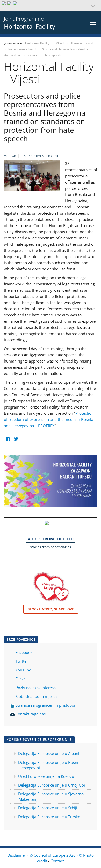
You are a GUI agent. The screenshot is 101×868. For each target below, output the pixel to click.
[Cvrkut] (16, 439)
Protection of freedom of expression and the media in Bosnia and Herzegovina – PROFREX (49, 419)
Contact (57, 860)
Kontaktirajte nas (31, 713)
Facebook (24, 652)
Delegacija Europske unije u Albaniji (49, 753)
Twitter (22, 661)
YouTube (23, 670)
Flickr (20, 678)
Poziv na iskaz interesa (36, 687)
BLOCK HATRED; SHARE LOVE (50, 609)
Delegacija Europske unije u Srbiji (47, 807)
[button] (50, 5)
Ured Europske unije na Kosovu (46, 776)
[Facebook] (8, 439)
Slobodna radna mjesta (36, 696)
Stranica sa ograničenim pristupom (46, 705)
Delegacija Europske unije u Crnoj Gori (52, 785)
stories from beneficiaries (50, 547)
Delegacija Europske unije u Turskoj (49, 816)
